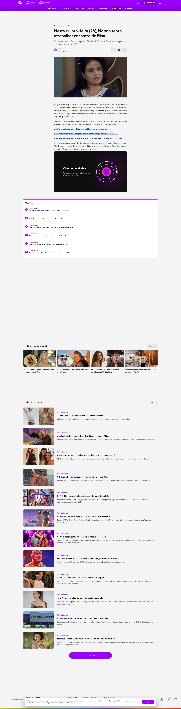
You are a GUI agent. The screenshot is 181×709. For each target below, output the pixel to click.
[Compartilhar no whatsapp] (113, 50)
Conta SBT (150, 3)
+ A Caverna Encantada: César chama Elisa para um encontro (80, 129)
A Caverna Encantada (63, 26)
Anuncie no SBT (72, 698)
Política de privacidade (91, 698)
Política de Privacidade (67, 703)
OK (148, 702)
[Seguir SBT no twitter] (161, 699)
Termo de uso (109, 698)
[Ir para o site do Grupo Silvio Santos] (22, 699)
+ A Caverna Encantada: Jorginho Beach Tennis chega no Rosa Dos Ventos (86, 133)
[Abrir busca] (138, 3)
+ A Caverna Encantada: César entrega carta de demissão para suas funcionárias (89, 138)
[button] (39, 364)
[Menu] (160, 3)
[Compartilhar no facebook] (119, 50)
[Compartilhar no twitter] (124, 50)
